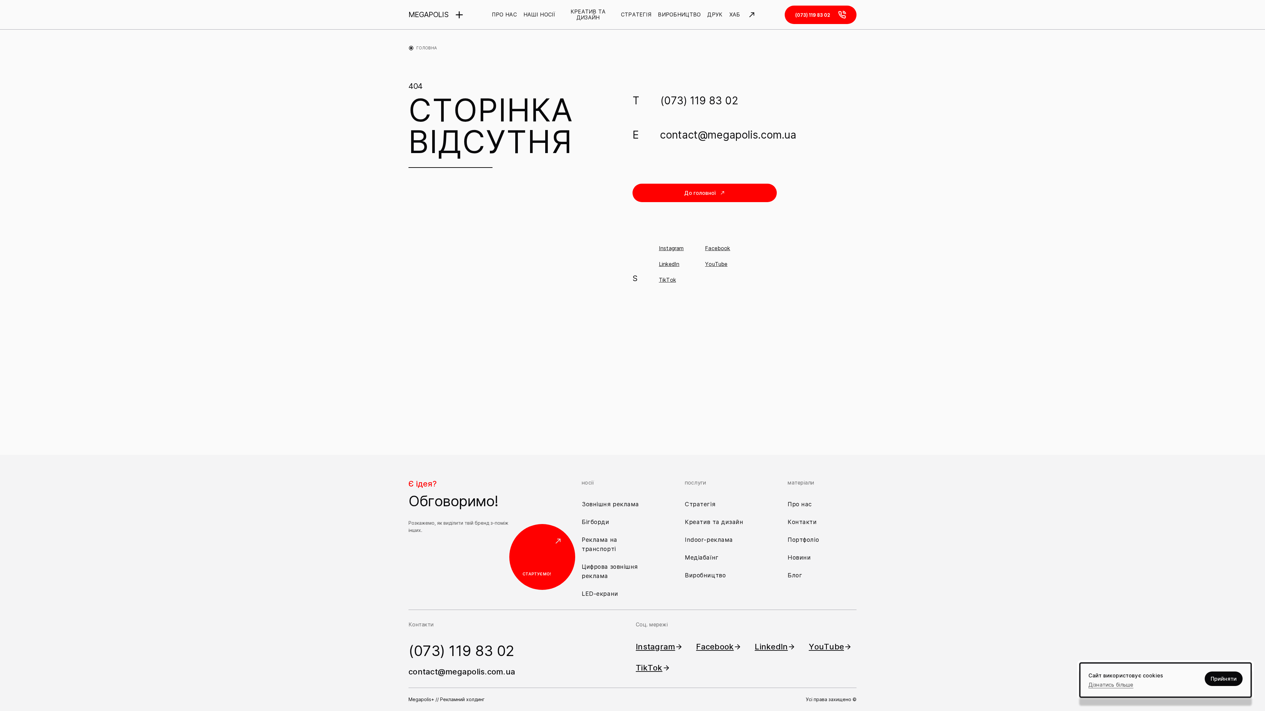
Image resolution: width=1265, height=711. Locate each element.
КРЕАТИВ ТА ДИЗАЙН (588, 14)
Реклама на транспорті (599, 544)
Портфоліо (803, 539)
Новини (799, 557)
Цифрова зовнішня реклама (610, 571)
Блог (795, 575)
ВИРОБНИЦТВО (679, 14)
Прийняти (1224, 678)
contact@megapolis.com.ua (728, 134)
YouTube (716, 264)
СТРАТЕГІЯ (636, 14)
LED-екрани (600, 593)
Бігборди (595, 521)
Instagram (671, 248)
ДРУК (714, 14)
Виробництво (705, 575)
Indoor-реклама (709, 539)
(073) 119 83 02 (699, 100)
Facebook (717, 248)
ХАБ (734, 14)
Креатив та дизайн (714, 521)
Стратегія (700, 504)
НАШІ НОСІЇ (539, 14)
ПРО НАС (504, 14)
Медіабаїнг (702, 557)
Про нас (800, 504)
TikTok (667, 279)
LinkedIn (669, 264)
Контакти (802, 521)
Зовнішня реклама (610, 504)
